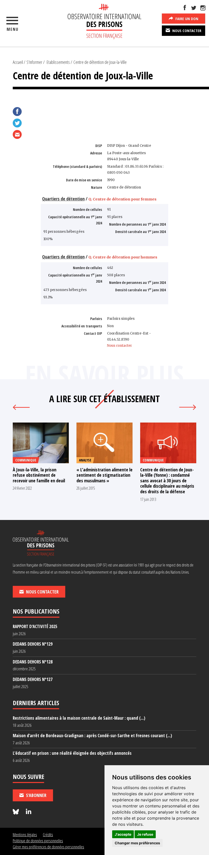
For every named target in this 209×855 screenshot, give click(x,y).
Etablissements (58, 62)
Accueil (18, 62)
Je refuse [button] (145, 834)
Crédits (48, 834)
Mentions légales (25, 834)
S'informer (34, 62)
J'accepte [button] (123, 834)
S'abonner (35, 795)
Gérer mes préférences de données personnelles (48, 847)
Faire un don (186, 18)
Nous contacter (186, 30)
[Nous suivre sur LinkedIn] (28, 812)
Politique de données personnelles (38, 841)
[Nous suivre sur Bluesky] (16, 812)
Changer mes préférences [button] (137, 843)
